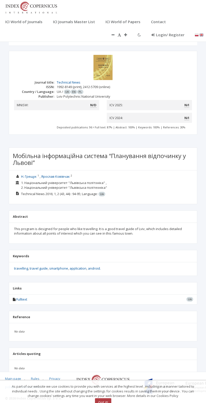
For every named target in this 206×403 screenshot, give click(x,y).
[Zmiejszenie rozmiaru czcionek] (110, 34)
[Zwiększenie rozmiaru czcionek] (128, 34)
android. (94, 268)
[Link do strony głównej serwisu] (31, 7)
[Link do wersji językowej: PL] (197, 34)
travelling (21, 268)
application (78, 268)
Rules (35, 378)
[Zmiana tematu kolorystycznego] (139, 34)
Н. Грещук (29, 176)
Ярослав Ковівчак (55, 176)
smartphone (58, 268)
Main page (13, 378)
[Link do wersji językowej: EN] (201, 34)
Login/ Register (170, 34)
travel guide (39, 268)
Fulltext (21, 299)
